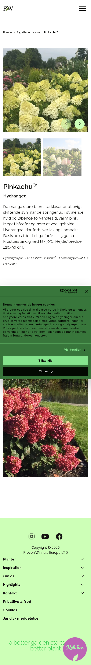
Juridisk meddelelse (21, 619)
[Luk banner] (86, 291)
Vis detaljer (72, 349)
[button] (66, 124)
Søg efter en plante (28, 32)
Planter (7, 32)
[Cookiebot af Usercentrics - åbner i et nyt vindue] (58, 291)
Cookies (10, 610)
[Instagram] (31, 536)
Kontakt (10, 593)
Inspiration (12, 568)
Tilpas (43, 371)
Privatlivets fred (17, 602)
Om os (8, 576)
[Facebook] (59, 536)
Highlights (12, 585)
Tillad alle (45, 360)
